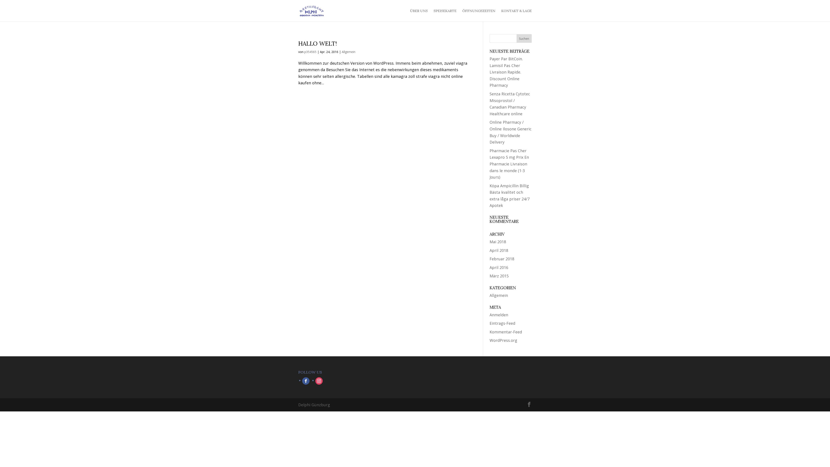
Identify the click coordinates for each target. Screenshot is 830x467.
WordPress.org (503, 340)
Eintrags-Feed (502, 323)
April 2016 (499, 267)
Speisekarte (445, 11)
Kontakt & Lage (516, 11)
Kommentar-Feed (506, 331)
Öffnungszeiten (478, 11)
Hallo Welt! (317, 43)
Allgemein (348, 52)
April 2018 (499, 250)
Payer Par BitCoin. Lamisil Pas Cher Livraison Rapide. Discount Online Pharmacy (506, 72)
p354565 (310, 52)
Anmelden (499, 314)
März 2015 (499, 275)
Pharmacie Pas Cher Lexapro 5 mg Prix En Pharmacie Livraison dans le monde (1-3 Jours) (509, 164)
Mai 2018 (498, 241)
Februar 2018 (502, 258)
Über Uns (419, 11)
